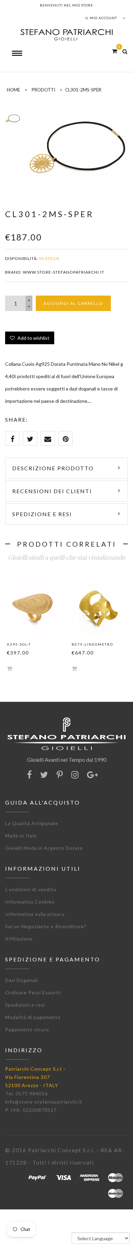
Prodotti (43, 89)
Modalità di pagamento (33, 1017)
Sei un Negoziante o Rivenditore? (45, 926)
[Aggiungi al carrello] (9, 668)
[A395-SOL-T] (34, 607)
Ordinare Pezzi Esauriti (33, 992)
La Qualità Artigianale (31, 823)
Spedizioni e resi (25, 1005)
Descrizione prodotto (53, 468)
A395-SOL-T (19, 644)
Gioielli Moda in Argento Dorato (44, 848)
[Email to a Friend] (48, 438)
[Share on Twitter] (30, 438)
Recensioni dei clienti (52, 491)
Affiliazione (19, 939)
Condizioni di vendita (30, 889)
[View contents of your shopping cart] (114, 51)
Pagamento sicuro (27, 1029)
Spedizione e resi (42, 514)
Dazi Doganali (21, 980)
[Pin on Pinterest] (65, 438)
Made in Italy (21, 835)
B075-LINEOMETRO (92, 644)
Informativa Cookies (30, 902)
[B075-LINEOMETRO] (99, 607)
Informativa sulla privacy (35, 914)
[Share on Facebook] (12, 438)
